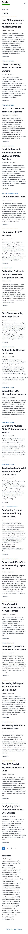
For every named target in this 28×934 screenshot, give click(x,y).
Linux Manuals (6, 881)
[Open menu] (24, 3)
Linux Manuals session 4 (9, 890)
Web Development (7, 919)
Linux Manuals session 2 (9, 885)
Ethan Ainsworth (6, 115)
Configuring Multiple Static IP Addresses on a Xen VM (14, 429)
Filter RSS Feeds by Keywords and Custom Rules (13, 767)
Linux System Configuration (9, 901)
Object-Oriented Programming (10, 903)
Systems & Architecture (8, 61)
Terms (15, 929)
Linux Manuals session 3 (9, 888)
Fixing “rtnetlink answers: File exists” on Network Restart (13, 607)
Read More (5, 56)
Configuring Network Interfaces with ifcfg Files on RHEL (12, 513)
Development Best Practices (9, 872)
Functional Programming (9, 874)
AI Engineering (6, 859)
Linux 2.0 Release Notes (13, 196)
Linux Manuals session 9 (9, 899)
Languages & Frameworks (9, 876)
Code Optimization (7, 865)
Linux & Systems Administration (10, 193)
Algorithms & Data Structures (10, 861)
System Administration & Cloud (10, 912)
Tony (4, 200)
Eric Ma (4, 30)
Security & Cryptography (8, 761)
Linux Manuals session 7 (9, 894)
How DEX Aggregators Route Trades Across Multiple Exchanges (13, 23)
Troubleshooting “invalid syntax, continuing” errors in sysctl (14, 471)
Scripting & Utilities (7, 908)
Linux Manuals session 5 (9, 892)
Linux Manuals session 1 (9, 883)
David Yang (5, 162)
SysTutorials (9, 929)
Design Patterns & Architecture (10, 870)
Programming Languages (8, 346)
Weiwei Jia (5, 320)
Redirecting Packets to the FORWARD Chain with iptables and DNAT (13, 274)
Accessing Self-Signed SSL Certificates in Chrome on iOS (13, 686)
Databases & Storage (7, 267)
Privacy (20, 929)
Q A (4, 281)
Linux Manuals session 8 (9, 897)
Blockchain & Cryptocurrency (9, 17)
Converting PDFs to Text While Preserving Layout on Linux (14, 565)
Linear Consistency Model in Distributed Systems (12, 67)
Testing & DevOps (7, 917)
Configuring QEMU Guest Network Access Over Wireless (13, 809)
